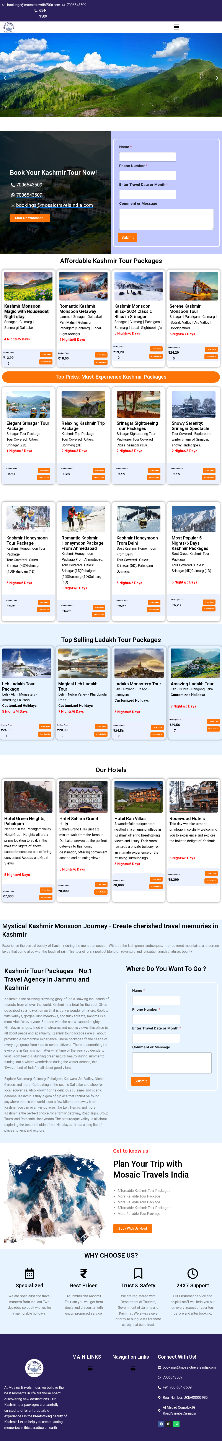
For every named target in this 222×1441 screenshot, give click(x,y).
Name (125, 147)
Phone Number (133, 166)
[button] (176, 27)
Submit (127, 237)
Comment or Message (138, 203)
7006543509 (76, 5)
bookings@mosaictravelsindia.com (189, 1367)
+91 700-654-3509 (46, 10)
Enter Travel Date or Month (143, 185)
